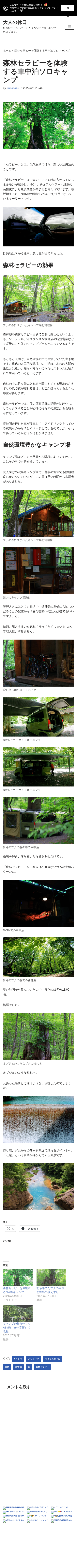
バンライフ (33, 1359)
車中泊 (18, 1367)
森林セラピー (42, 1367)
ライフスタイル (52, 1359)
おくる (68, 9)
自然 (7, 1367)
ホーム (7, 50)
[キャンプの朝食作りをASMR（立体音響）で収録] (18, 1313)
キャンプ (18, 1359)
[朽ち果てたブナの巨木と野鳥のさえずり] (51, 1277)
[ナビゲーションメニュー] (69, 26)
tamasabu (13, 88)
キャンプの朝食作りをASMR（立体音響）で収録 (17, 1327)
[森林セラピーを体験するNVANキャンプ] (18, 1277)
